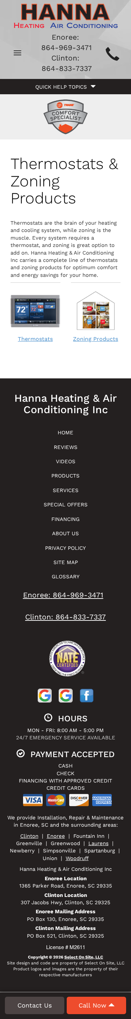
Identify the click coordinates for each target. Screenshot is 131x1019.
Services (66, 490)
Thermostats (35, 339)
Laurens (98, 843)
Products (65, 476)
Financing (65, 519)
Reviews (66, 447)
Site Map (65, 562)
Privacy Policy (65, 548)
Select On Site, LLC (83, 957)
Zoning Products (95, 339)
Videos (65, 461)
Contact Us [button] (34, 1005)
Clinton (29, 836)
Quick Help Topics (62, 87)
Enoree (56, 836)
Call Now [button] (93, 1005)
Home (65, 433)
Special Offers (66, 505)
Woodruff (77, 858)
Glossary (66, 576)
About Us (65, 533)
